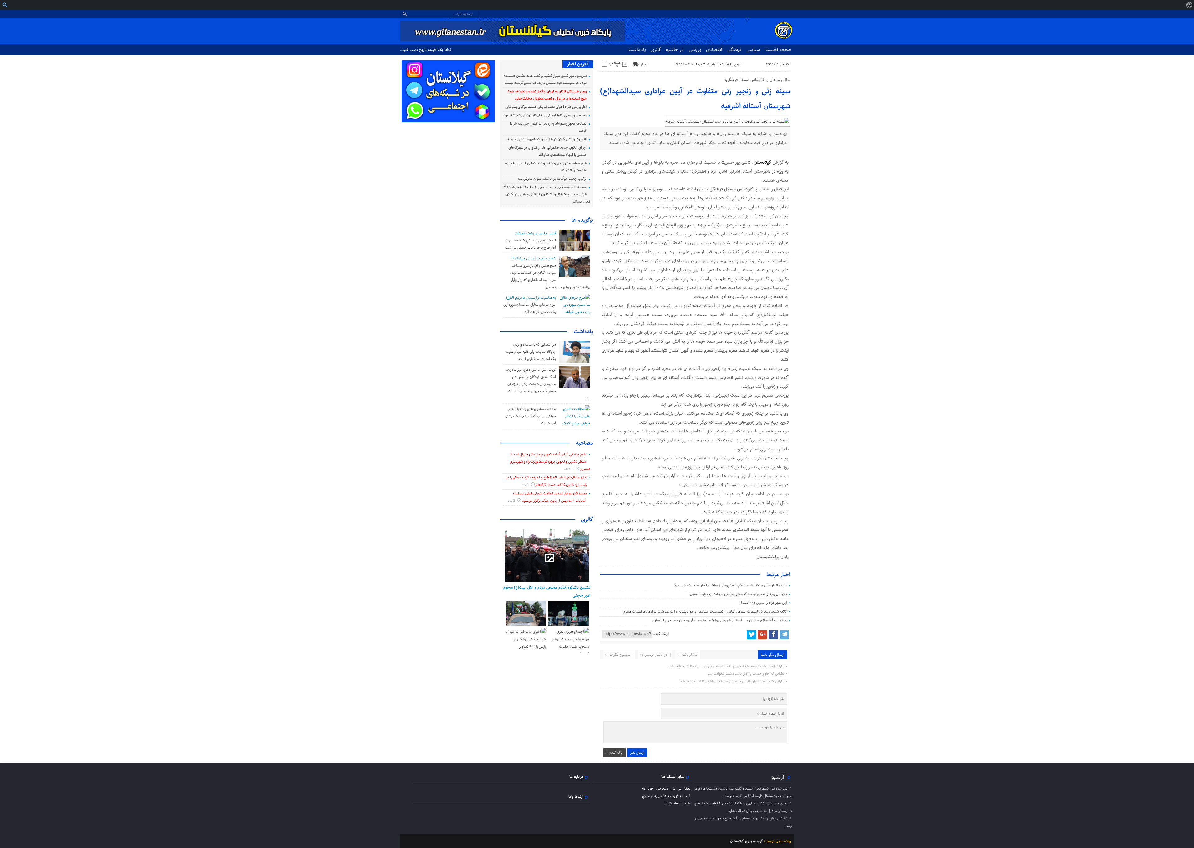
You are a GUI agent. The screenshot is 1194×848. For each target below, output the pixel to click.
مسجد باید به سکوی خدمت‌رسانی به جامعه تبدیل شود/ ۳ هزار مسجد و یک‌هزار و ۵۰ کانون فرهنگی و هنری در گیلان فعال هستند (546, 194)
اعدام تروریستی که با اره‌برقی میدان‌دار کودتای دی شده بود (545, 115)
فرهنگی (734, 50)
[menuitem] (1188, 5)
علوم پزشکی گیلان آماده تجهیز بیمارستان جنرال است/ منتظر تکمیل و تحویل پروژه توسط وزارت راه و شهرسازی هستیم (550, 461)
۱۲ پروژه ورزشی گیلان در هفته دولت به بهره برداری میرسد (547, 139)
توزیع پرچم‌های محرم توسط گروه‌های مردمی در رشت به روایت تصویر (738, 594)
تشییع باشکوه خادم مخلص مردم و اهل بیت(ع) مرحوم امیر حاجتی (546, 591)
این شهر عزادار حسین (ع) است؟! (763, 603)
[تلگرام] (784, 634)
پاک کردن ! (614, 753)
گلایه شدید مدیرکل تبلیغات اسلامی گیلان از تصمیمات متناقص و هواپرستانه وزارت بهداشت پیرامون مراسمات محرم (705, 611)
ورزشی (695, 50)
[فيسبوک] (773, 634)
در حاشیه (675, 50)
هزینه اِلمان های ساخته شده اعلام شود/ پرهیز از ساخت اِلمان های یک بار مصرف (730, 585)
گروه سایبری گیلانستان (746, 841)
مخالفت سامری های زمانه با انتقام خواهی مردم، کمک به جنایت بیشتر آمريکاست (531, 416)
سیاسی (753, 50)
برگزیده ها (582, 220)
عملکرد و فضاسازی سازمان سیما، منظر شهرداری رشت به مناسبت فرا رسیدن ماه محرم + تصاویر (719, 620)
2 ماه (512, 500)
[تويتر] (751, 634)
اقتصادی (714, 50)
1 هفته (569, 469)
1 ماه (526, 484)
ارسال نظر (637, 753)
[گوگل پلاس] (762, 634)
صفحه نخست (778, 50)
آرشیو (777, 777)
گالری (656, 50)
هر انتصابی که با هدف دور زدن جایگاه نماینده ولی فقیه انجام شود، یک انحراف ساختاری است (531, 352)
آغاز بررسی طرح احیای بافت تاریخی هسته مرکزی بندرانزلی (546, 107)
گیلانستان (762, 162)
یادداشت (637, 50)
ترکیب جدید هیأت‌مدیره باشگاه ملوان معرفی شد (552, 179)
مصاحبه (584, 443)
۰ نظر (644, 64)
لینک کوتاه (661, 634)
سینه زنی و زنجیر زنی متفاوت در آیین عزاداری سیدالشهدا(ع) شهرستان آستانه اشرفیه (695, 98)
